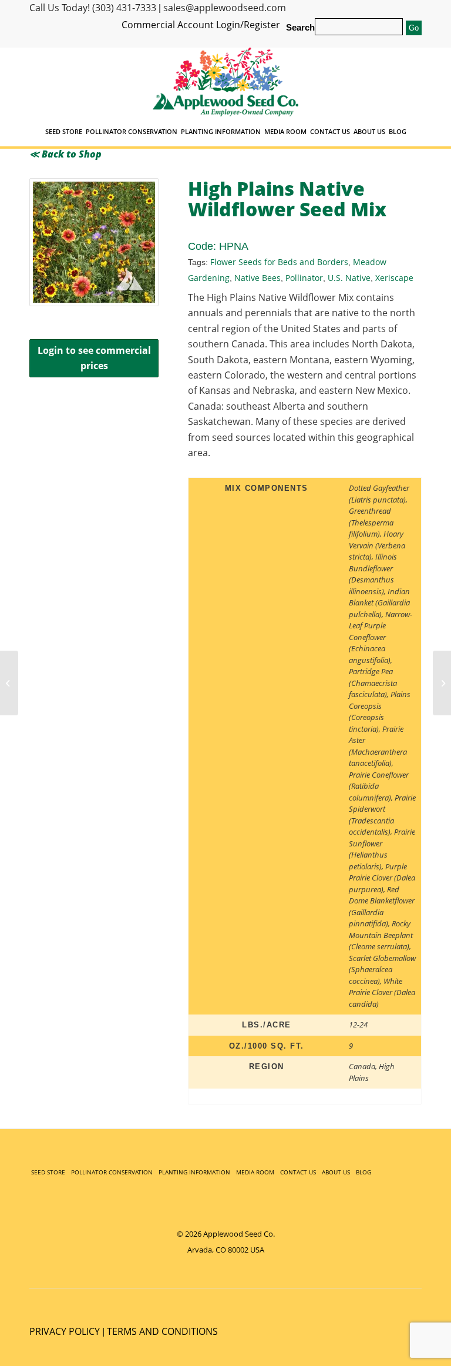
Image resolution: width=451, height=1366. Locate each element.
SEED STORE (48, 1172)
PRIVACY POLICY (64, 1331)
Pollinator (304, 277)
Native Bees (257, 277)
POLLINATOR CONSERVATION (112, 1172)
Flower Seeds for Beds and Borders (279, 261)
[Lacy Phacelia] (442, 683)
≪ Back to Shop (65, 154)
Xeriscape (394, 277)
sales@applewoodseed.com (224, 7)
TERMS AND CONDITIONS (162, 1331)
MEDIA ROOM (255, 1172)
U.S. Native (349, 277)
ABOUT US (336, 1172)
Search (300, 27)
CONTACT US (298, 1172)
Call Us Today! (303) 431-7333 (92, 7)
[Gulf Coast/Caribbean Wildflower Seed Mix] (9, 683)
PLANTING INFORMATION (194, 1172)
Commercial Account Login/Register (201, 24)
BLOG (363, 1172)
